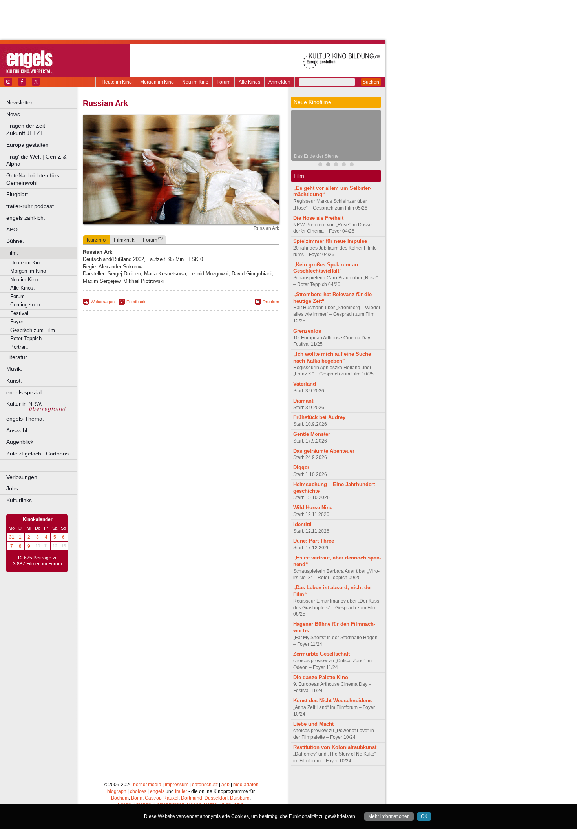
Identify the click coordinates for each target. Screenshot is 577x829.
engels (157, 791)
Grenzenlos (307, 331)
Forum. (18, 296)
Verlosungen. (22, 477)
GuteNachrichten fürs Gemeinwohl (32, 179)
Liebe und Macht (313, 724)
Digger (301, 467)
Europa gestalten (27, 145)
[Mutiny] (336, 165)
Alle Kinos (249, 82)
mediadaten (246, 784)
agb (225, 784)
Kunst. (14, 380)
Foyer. (17, 321)
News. (14, 114)
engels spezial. (24, 392)
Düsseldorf (216, 798)
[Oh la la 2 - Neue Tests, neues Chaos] (352, 165)
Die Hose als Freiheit (318, 218)
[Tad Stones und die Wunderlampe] (344, 165)
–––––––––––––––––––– (37, 465)
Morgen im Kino (157, 82)
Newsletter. (20, 102)
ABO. (12, 229)
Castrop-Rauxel (162, 798)
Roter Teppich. (26, 338)
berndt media (147, 784)
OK (424, 816)
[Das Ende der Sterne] (328, 165)
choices (138, 791)
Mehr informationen (389, 816)
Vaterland (304, 384)
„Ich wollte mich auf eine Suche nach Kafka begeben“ (332, 357)
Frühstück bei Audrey (319, 417)
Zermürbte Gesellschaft (321, 654)
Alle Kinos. (22, 288)
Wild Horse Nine (312, 507)
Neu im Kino (195, 82)
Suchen (371, 82)
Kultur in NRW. (24, 404)
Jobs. (13, 488)
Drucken (271, 301)
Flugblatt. (17, 194)
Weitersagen (103, 301)
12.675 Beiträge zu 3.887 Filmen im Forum (37, 561)
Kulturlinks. (19, 500)
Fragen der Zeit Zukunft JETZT (42, 129)
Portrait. (19, 347)
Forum (223, 82)
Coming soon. (26, 305)
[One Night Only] (320, 165)
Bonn (136, 798)
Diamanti (304, 401)
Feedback (136, 301)
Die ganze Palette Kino (320, 677)
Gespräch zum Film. (33, 330)
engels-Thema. (25, 418)
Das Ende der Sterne (316, 156)
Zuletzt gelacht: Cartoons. (38, 453)
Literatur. (17, 357)
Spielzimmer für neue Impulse (330, 241)
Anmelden (279, 82)
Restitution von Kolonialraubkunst (334, 747)
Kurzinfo (96, 240)
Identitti (302, 524)
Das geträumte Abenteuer (323, 451)
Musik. (14, 369)
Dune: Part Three (313, 541)
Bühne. (15, 241)
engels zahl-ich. (25, 218)
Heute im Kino (117, 82)
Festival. (20, 313)
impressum (176, 784)
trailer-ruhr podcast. (30, 206)
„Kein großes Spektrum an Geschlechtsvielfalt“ (325, 268)
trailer (181, 791)
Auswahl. (17, 430)
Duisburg (240, 798)
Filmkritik (124, 240)
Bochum (120, 798)
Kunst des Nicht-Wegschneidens (332, 700)
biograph (116, 791)
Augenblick (19, 442)
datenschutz (205, 784)
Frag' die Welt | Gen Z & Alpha (36, 160)
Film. (12, 253)
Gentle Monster (311, 434)
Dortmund (191, 798)
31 (12, 537)
